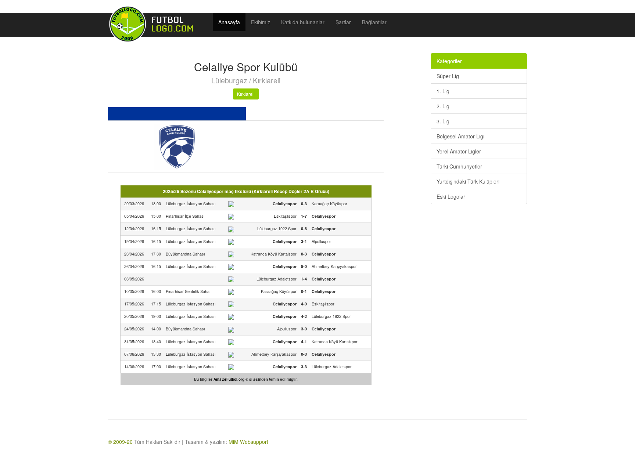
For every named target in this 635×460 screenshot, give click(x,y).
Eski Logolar (451, 196)
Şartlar (343, 22)
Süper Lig (448, 76)
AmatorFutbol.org (229, 379)
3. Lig (443, 121)
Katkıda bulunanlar (302, 22)
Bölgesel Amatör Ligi (460, 136)
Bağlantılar (374, 22)
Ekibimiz (260, 22)
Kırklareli (246, 94)
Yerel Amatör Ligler (459, 151)
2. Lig (443, 106)
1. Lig (443, 91)
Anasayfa (229, 22)
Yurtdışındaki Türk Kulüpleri (468, 181)
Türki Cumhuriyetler (459, 166)
